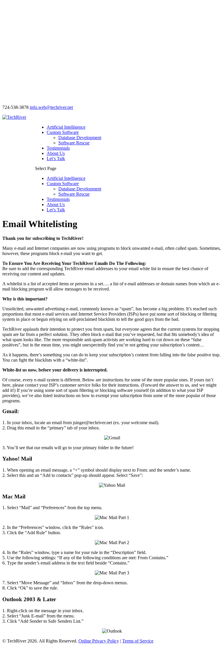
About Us (56, 153)
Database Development (79, 137)
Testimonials (58, 148)
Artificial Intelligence (66, 127)
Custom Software (63, 132)
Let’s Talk (56, 158)
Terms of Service (137, 640)
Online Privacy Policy (98, 640)
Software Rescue (74, 142)
